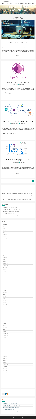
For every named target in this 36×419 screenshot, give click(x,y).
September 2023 (5, 292)
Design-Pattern (11, 193)
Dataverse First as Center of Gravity (8, 213)
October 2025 (5, 244)
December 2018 (5, 374)
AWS (22, 189)
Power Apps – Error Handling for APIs (18, 82)
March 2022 (5, 327)
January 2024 (5, 284)
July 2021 (4, 337)
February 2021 (5, 345)
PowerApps (22, 3)
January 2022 (5, 331)
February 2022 (5, 329)
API (17, 189)
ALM (9, 189)
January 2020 (5, 360)
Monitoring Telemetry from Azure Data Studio (18, 121)
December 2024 (5, 263)
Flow (19, 193)
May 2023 (4, 300)
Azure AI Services (28, 189)
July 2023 (4, 296)
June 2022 (4, 321)
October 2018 (5, 376)
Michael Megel (21, 84)
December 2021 (5, 333)
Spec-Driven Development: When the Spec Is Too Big (11, 215)
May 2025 (4, 253)
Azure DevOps (9, 191)
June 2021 (4, 339)
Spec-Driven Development (14, 199)
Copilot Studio (16, 3)
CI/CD (23, 191)
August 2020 (5, 352)
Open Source (16, 197)
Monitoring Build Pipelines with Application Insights (18, 160)
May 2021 (4, 341)
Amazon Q (15, 189)
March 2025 (5, 257)
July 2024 (4, 271)
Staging (22, 199)
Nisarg (27, 417)
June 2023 (4, 298)
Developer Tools (16, 193)
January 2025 (5, 261)
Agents (3, 189)
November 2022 (5, 312)
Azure (24, 189)
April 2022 (4, 325)
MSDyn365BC (11, 197)
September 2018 (5, 378)
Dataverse (5, 193)
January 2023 (5, 308)
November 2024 (5, 265)
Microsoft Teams (5, 197)
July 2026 (4, 226)
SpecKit (19, 199)
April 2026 (4, 232)
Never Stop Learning (6, 1)
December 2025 (5, 240)
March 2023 (5, 304)
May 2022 (4, 323)
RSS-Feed (4, 399)
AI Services (11, 3)
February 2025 (5, 259)
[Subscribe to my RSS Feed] (8, 394)
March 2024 (5, 279)
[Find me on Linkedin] (6, 394)
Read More (18, 55)
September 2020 (5, 350)
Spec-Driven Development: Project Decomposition (11, 211)
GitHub (28, 193)
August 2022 (5, 317)
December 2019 (5, 362)
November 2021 (5, 335)
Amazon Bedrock (12, 189)
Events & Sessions (28, 3)
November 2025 (5, 242)
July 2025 (4, 251)
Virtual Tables (26, 199)
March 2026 (5, 234)
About (33, 3)
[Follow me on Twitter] (3, 394)
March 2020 (5, 356)
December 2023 (5, 286)
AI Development (6, 189)
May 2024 (4, 275)
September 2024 (5, 267)
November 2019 (5, 364)
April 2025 (4, 255)
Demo (9, 193)
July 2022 (4, 319)
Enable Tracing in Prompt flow (18, 42)
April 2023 (4, 302)
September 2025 (5, 246)
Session (9, 199)
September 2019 (5, 368)
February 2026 (5, 236)
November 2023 (5, 288)
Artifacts (19, 189)
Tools (23, 199)
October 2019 (5, 366)
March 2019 (5, 370)
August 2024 (5, 269)
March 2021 (5, 343)
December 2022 (5, 310)
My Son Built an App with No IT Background (10, 207)
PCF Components (20, 197)
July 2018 (4, 383)
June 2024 (4, 273)
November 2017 (5, 385)
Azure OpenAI (15, 191)
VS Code (29, 199)
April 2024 (4, 277)
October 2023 (5, 290)
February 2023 (5, 306)
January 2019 (5, 372)
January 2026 (5, 238)
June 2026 (4, 228)
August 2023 (5, 294)
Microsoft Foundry (5, 3)
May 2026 (4, 230)
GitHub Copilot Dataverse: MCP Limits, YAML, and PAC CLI (12, 209)
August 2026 (5, 224)
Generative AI (23, 193)
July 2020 (4, 354)
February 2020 (5, 358)
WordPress (20, 417)
